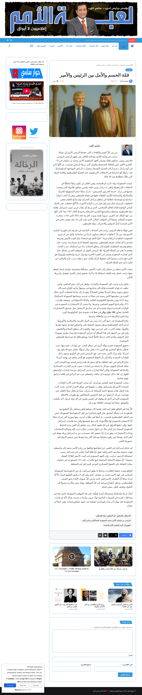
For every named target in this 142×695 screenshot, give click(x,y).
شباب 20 (69, 46)
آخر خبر (114, 46)
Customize (36, 685)
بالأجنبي (60, 46)
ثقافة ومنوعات (81, 46)
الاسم (130, 655)
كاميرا (52, 46)
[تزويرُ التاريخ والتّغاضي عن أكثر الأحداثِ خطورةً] (92, 595)
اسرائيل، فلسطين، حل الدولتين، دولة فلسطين (113, 516)
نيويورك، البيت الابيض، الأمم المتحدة (117, 525)
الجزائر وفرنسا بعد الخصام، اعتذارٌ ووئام (115, 40)
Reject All (23, 685)
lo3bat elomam (124, 81)
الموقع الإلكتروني (86, 664)
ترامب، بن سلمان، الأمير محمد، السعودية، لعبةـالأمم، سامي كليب (106, 520)
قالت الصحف (93, 46)
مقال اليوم (105, 46)
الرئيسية (128, 65)
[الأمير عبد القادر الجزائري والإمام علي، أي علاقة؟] (120, 595)
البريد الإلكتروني (127, 664)
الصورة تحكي (41, 46)
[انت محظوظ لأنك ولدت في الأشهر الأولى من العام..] (65, 595)
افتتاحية (124, 46)
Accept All (10, 685)
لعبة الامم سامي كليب (99, 691)
